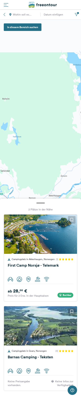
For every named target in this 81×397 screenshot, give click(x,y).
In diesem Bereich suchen (22, 27)
